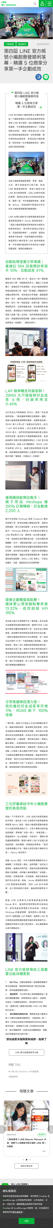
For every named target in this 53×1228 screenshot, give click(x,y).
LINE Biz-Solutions (19, 1071)
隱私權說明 (17, 1212)
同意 (27, 1221)
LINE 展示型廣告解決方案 (26, 1052)
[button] (23, 1159)
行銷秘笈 (35, 1071)
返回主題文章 (27, 1166)
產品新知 (14, 1076)
